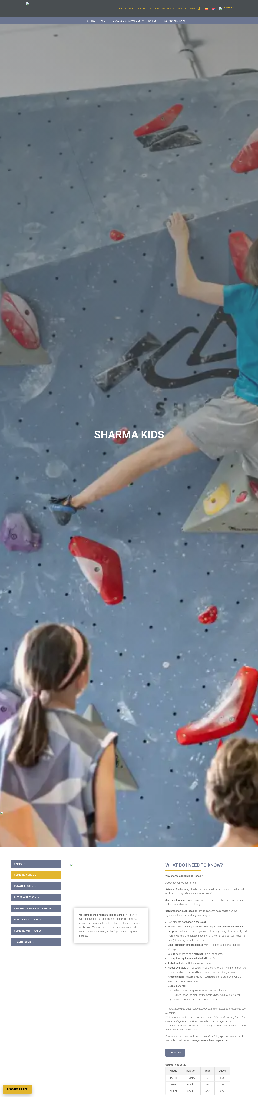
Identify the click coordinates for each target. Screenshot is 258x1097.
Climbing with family (27, 930)
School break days (26, 919)
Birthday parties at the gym (32, 908)
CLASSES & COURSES (127, 20)
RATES (152, 20)
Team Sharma (22, 942)
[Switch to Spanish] (206, 8)
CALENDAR (175, 1052)
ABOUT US (144, 8)
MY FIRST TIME (94, 20)
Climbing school (25, 874)
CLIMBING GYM (174, 20)
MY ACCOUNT (187, 8)
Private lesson (23, 886)
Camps (18, 863)
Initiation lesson (25, 897)
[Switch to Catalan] (227, 8)
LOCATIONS (126, 8)
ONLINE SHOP (164, 8)
